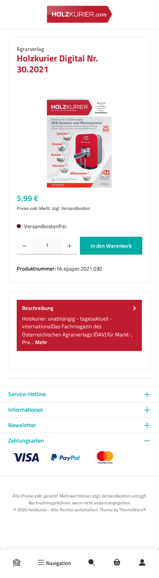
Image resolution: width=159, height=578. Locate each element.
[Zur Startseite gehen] (79, 14)
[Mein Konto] (142, 563)
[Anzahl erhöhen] (69, 246)
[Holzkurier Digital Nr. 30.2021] (79, 142)
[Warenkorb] (117, 563)
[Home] (16, 563)
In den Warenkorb (111, 246)
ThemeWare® (132, 509)
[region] (79, 142)
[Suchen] (92, 563)
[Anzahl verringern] (24, 246)
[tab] (79, 325)
